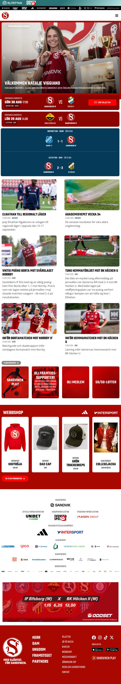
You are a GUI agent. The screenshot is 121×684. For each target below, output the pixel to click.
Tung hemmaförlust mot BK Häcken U (91, 270)
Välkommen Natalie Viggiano (32, 83)
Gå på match (67, 642)
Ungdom (15, 218)
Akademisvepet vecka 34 (83, 214)
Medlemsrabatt (69, 657)
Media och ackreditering (73, 667)
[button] (116, 15)
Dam (76, 274)
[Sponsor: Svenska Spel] (31, 4)
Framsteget (42, 655)
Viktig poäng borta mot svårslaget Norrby (27, 272)
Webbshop (67, 652)
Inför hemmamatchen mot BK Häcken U (91, 340)
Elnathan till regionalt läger (24, 214)
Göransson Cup (69, 662)
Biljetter (66, 637)
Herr (14, 278)
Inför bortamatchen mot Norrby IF (27, 338)
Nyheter (65, 647)
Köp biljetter (104, 102)
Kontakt (66, 672)
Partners (40, 661)
